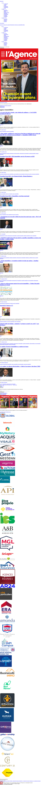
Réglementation (6, 12)
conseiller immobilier (32, 153)
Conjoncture (6, 3)
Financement (6, 14)
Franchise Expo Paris (28, 174)
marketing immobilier (12, 257)
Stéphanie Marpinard (4, 362)
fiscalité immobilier (16, 153)
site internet (11, 303)
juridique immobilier (27, 235)
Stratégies (5, 18)
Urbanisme (5, 16)
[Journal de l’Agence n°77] (6, 315)
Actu (3, 2)
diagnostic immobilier (9, 343)
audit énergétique (32, 343)
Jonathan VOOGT (4, 278)
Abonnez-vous (2, 105)
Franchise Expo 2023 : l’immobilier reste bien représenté (14, 196)
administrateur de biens (3, 235)
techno (34, 257)
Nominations (6, 7)
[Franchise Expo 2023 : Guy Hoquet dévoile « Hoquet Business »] (6, 186)
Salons (5, 5)
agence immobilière (3, 131)
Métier (5, 11)
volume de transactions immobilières (5, 364)
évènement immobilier (3, 174)
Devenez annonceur (8, 105)
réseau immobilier (22, 174)
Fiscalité (5, 40)
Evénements (6, 6)
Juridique (5, 33)
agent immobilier (16, 174)
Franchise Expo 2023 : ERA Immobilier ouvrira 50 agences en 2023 (17, 156)
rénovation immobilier (11, 344)
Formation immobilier (9, 153)
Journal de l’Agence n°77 (6, 305)
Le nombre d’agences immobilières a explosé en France (14, 346)
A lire (5, 8)
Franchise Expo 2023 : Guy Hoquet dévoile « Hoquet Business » (16, 176)
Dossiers (5, 21)
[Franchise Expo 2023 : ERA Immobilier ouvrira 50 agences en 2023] (6, 166)
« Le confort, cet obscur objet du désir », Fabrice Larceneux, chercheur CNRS (20, 366)
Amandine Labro (4, 151)
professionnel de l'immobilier (24, 153)
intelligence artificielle (29, 257)
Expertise (5, 15)
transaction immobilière (10, 131)
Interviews (5, 19)
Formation (1, 272)
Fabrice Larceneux (4, 382)
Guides (3, 9)
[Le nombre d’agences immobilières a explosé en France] (6, 356)
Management (6, 10)
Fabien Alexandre (4, 301)
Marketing (5, 13)
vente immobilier (30, 280)
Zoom (3, 41)
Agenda (5, 4)
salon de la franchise (9, 193)
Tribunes (5, 20)
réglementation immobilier (4, 344)
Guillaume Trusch (4, 341)
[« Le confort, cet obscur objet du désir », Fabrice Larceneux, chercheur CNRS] (6, 376)
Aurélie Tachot (3, 129)
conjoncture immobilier (35, 174)
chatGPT (1, 257)
